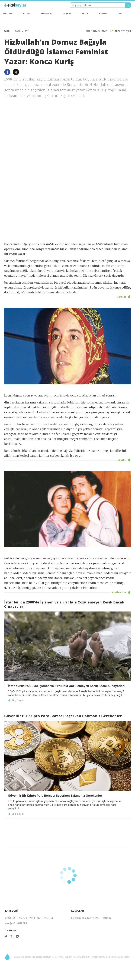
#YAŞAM (10, 923)
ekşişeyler (20, 5)
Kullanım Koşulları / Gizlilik (85, 917)
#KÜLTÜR (10, 917)
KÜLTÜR (7, 13)
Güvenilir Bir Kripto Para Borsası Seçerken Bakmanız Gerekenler (55, 795)
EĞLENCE (46, 13)
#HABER (22, 923)
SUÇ (7, 31)
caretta (122, 296)
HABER (103, 13)
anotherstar (119, 592)
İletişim (107, 917)
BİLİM (26, 13)
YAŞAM (66, 13)
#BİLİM (48, 917)
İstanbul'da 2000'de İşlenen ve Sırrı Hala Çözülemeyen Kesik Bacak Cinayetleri (66, 686)
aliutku (122, 460)
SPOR (85, 13)
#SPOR (23, 917)
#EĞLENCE (35, 917)
